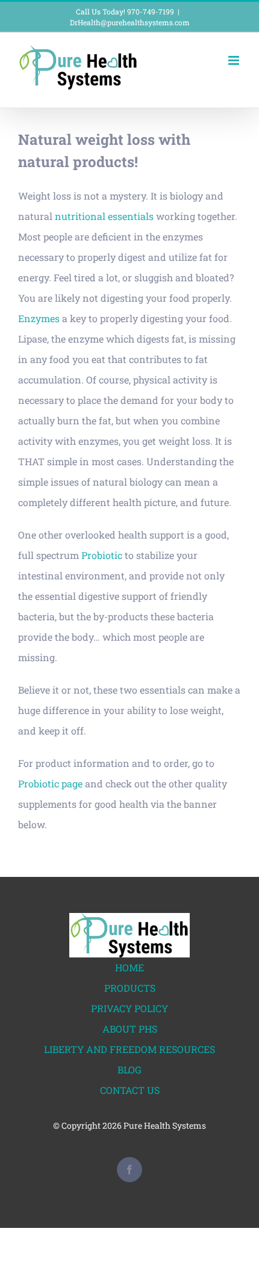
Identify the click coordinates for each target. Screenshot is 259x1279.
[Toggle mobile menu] (234, 60)
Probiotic (101, 555)
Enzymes (39, 318)
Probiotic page (50, 783)
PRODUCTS (129, 987)
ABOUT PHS (129, 1028)
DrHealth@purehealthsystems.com (130, 22)
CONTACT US (130, 1090)
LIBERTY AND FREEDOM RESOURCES (129, 1049)
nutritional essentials (104, 216)
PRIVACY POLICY (129, 1008)
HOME (129, 967)
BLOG (129, 1069)
